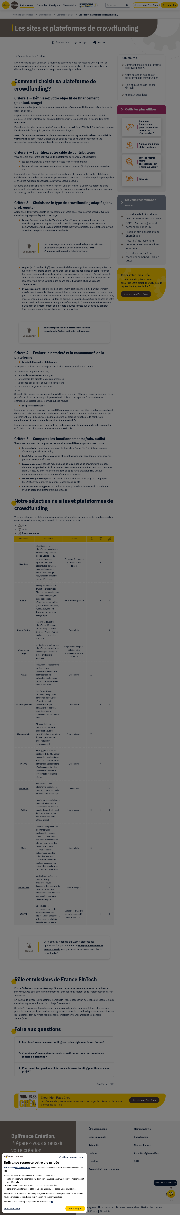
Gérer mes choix (12, 1208)
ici (52, 1201)
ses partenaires (22, 1167)
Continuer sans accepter (71, 1157)
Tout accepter (75, 1208)
